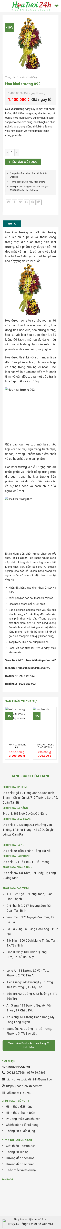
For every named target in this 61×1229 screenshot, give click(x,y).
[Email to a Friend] (26, 202)
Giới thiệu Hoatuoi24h (20, 1146)
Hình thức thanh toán (20, 1112)
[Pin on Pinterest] (33, 202)
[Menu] (5, 6)
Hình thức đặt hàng (19, 1106)
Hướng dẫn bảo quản (20, 1164)
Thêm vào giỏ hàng (23, 162)
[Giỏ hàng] (58, 6)
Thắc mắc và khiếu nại (21, 1170)
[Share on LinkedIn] (39, 202)
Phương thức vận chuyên (23, 1119)
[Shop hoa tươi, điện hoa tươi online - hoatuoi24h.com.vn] (31, 6)
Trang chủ (10, 77)
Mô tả (11, 223)
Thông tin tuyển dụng (20, 1131)
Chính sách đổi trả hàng (22, 1125)
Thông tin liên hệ (17, 1152)
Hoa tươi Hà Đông (28, 77)
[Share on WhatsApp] (8, 202)
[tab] (12, 223)
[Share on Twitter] (20, 202)
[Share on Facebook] (14, 202)
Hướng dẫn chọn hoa (20, 1158)
